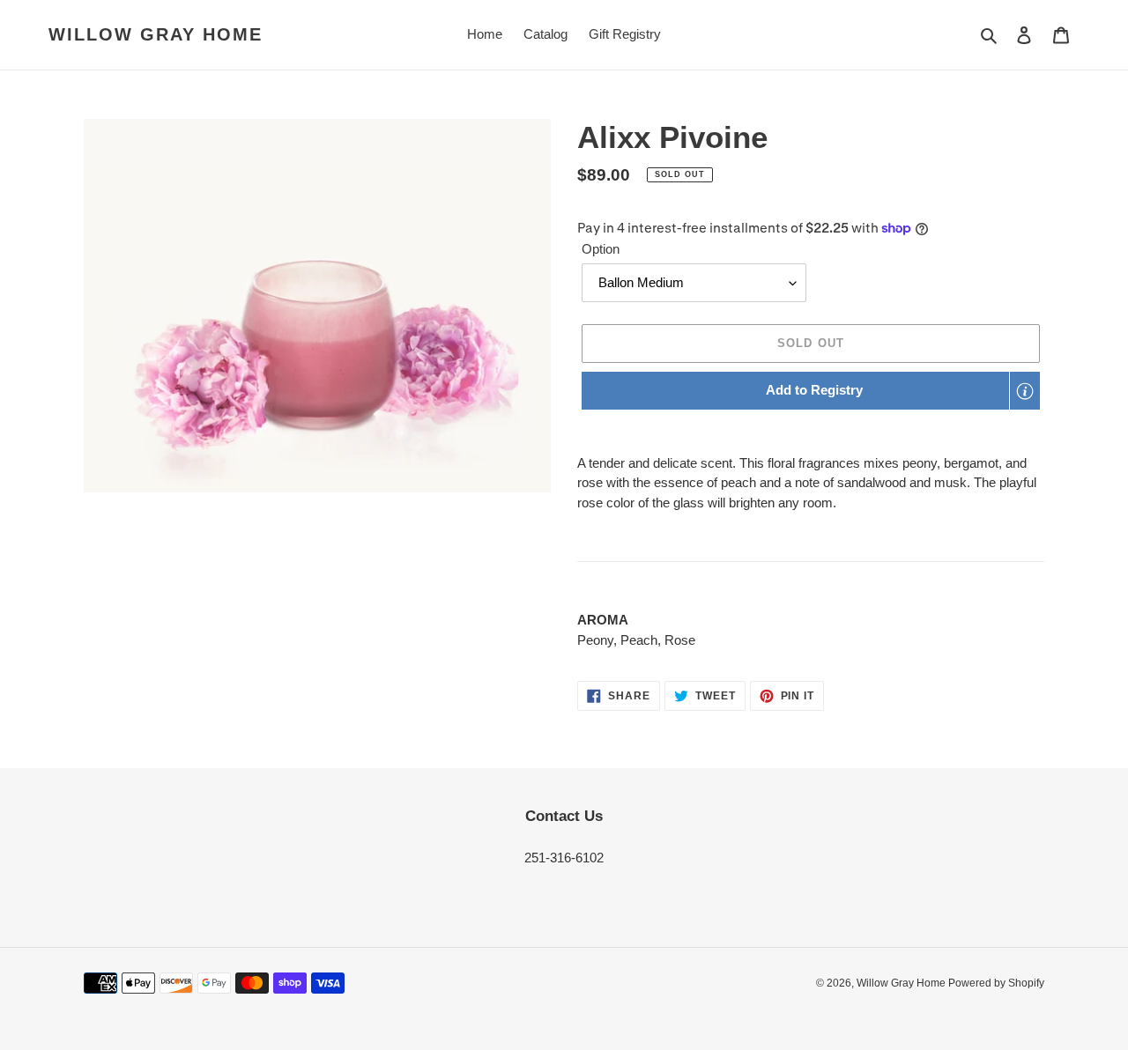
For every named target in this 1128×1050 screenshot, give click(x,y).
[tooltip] (1025, 391)
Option (601, 248)
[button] (811, 391)
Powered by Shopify (996, 983)
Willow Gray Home (155, 34)
